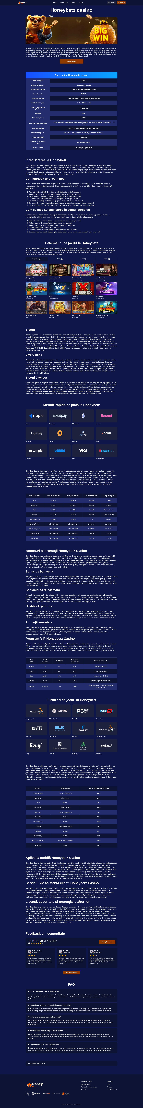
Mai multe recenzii (71, 972)
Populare (35, 259)
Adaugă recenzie (107, 942)
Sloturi (105, 259)
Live (58, 259)
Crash (82, 259)
